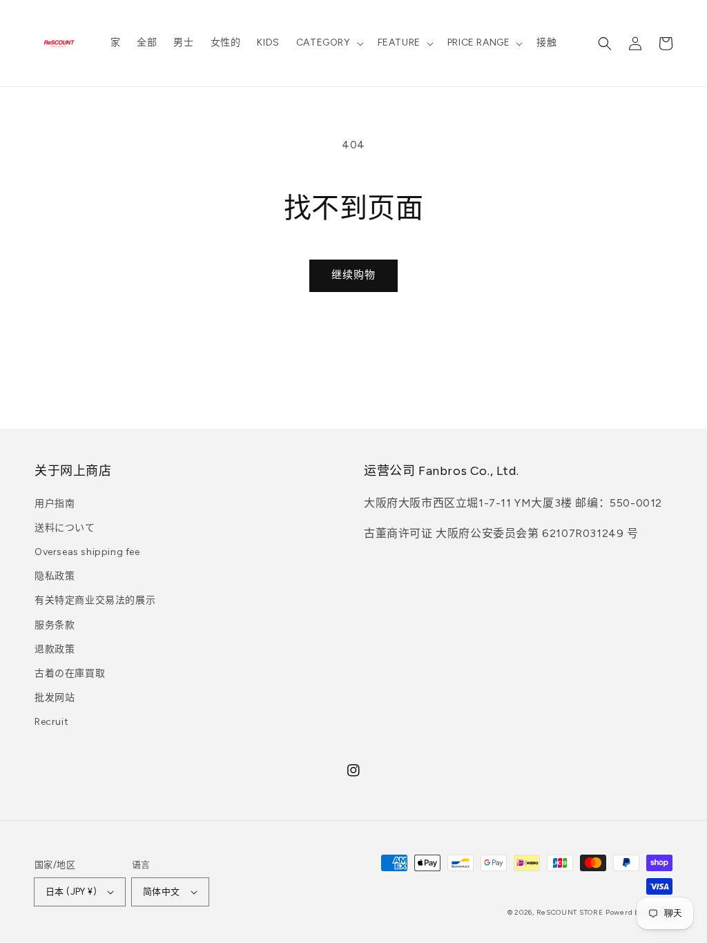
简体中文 (161, 891)
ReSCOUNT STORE (569, 912)
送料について (65, 528)
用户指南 (55, 503)
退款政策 (55, 649)
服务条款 (55, 625)
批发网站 (55, 697)
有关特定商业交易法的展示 (95, 600)
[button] (328, 42)
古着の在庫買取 (70, 673)
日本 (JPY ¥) (71, 891)
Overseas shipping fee (87, 552)
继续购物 (353, 275)
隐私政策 (55, 576)
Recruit (51, 722)
